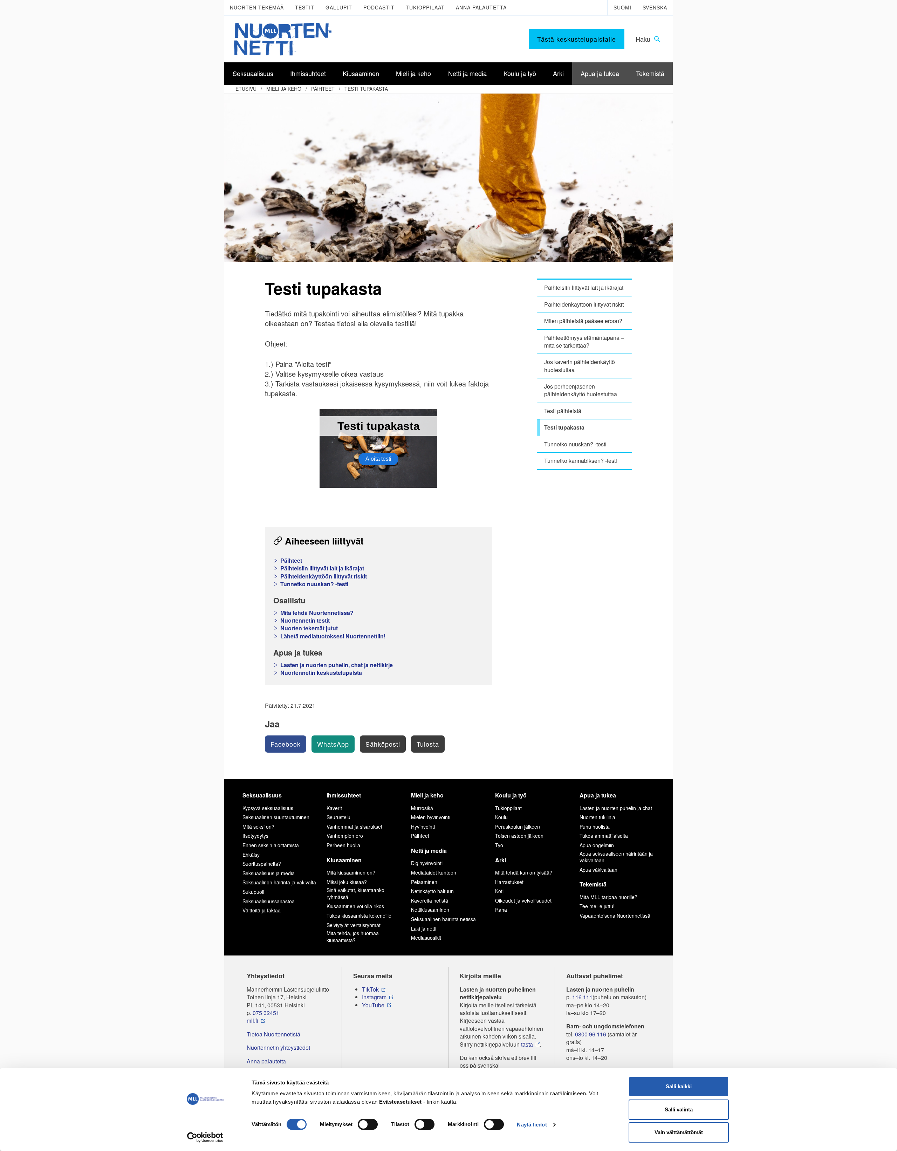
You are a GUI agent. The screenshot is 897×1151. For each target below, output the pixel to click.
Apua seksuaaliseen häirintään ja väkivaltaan (616, 857)
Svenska (655, 7)
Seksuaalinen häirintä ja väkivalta (279, 882)
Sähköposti (382, 743)
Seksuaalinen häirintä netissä (443, 919)
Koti (499, 891)
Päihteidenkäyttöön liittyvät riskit (323, 576)
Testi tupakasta (366, 88)
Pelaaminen (424, 881)
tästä (527, 1044)
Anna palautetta (481, 7)
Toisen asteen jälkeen (519, 835)
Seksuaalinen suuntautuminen (275, 817)
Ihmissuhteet (344, 795)
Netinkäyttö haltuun (432, 891)
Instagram (374, 997)
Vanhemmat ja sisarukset (354, 826)
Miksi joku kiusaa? (347, 881)
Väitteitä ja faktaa (261, 910)
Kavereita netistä (429, 900)
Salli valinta (679, 1109)
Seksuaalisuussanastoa (268, 901)
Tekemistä (593, 884)
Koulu (501, 817)
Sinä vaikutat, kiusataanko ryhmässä (355, 893)
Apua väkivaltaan (598, 869)
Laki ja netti (423, 928)
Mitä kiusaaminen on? (351, 872)
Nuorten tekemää (257, 7)
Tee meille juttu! (597, 906)
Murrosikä (422, 807)
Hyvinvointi (423, 826)
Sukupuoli (253, 891)
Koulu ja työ (511, 795)
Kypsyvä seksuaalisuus (267, 807)
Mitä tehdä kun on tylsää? (523, 872)
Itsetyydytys (255, 835)
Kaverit (334, 807)
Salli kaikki (679, 1086)
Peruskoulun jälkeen (517, 826)
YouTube (373, 1005)
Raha (501, 909)
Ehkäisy (251, 854)
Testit (304, 7)
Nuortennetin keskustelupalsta (321, 673)
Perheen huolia (343, 845)
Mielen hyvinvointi (430, 817)
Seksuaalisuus (262, 795)
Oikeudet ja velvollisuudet (523, 900)
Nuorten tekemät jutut (309, 628)
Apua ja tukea (598, 795)
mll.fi (252, 1021)
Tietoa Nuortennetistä (273, 1034)
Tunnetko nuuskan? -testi (314, 584)
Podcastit (379, 7)
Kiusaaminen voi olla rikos (355, 906)
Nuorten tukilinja (597, 817)
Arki (500, 860)
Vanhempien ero (345, 835)
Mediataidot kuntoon (433, 872)
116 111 (582, 997)
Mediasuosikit (426, 937)
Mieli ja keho (283, 88)
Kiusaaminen (344, 860)
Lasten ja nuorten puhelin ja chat (616, 807)
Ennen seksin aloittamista (270, 845)
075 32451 (266, 1013)
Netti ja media (429, 851)
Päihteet (323, 88)
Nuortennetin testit (305, 620)
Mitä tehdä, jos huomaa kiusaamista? (353, 937)
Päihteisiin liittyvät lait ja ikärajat (322, 568)
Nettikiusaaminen (430, 909)
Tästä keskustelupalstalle (576, 38)
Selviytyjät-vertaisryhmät (354, 925)
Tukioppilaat (425, 7)
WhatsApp (333, 743)
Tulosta (428, 743)
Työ (499, 845)
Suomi (622, 7)
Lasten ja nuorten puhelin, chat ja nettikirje (336, 665)
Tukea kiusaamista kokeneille (359, 915)
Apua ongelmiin (597, 845)
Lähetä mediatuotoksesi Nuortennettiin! (332, 636)
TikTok (370, 989)
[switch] (368, 1124)
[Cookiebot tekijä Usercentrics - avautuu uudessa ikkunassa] (205, 1137)
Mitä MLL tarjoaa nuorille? (608, 896)
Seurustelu (338, 817)
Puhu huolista (595, 826)
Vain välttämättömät (679, 1132)
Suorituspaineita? (261, 863)
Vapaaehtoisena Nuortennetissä (615, 915)
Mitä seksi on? (258, 826)
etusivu (245, 88)
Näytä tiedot (532, 1125)
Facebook (286, 743)
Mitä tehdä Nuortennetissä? (317, 613)
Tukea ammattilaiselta (604, 835)
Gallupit (339, 7)
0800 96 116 (590, 1034)
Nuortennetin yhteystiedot (278, 1047)
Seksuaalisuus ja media (268, 873)
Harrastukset (509, 881)
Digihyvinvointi (427, 862)
